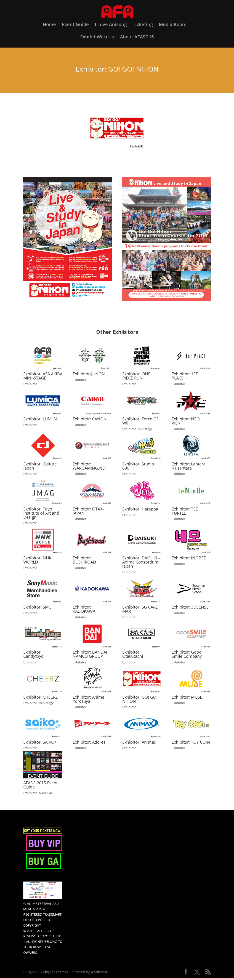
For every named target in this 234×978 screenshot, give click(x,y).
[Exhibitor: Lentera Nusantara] (191, 445)
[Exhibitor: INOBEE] (191, 539)
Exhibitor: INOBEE (189, 558)
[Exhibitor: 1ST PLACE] (191, 355)
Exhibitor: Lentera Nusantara (188, 466)
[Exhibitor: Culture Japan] (42, 445)
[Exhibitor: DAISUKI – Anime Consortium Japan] (141, 539)
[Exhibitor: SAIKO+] (42, 724)
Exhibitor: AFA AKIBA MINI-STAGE (42, 376)
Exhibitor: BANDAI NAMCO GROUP (90, 654)
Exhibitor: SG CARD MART (140, 609)
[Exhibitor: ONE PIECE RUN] (141, 355)
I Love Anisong (111, 25)
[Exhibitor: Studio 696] (141, 445)
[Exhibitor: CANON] (92, 400)
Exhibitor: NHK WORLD (37, 560)
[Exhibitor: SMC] (42, 589)
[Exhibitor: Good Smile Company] (191, 634)
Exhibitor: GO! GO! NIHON (139, 699)
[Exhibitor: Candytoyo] (42, 634)
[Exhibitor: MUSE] (191, 678)
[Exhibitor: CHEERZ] (42, 678)
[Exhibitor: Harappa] (141, 490)
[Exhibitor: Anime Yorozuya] (92, 678)
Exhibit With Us (97, 37)
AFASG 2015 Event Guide (40, 785)
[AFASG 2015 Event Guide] (42, 764)
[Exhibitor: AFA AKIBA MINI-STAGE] (42, 355)
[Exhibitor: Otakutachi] (141, 634)
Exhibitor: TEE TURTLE (185, 511)
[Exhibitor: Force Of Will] (141, 400)
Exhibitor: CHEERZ (40, 697)
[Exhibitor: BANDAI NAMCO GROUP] (92, 634)
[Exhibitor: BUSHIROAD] (92, 539)
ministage (145, 429)
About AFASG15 (137, 37)
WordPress (99, 972)
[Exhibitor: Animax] (141, 724)
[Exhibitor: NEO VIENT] (191, 400)
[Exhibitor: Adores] (92, 724)
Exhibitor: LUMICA (40, 419)
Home (49, 25)
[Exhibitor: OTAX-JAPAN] (92, 490)
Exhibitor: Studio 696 (138, 466)
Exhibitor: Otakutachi (132, 654)
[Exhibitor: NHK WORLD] (42, 539)
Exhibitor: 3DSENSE (190, 607)
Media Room (172, 25)
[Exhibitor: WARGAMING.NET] (92, 445)
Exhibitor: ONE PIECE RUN (136, 376)
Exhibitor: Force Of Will (140, 421)
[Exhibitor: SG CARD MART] (141, 589)
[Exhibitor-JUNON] (92, 355)
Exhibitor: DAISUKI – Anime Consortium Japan (141, 562)
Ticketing (143, 25)
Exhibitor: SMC (37, 607)
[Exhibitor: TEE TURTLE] (191, 490)
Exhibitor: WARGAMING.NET (90, 466)
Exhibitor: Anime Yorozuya (88, 699)
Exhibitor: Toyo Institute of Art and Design (41, 513)
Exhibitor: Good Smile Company (187, 654)
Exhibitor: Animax (139, 742)
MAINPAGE (47, 793)
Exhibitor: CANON (90, 419)
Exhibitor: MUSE (187, 697)
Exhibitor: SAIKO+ (40, 742)
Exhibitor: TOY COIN (191, 742)
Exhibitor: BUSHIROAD (84, 560)
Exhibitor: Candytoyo (33, 654)
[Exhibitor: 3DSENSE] (191, 589)
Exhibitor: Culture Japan (40, 466)
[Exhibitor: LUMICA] (42, 400)
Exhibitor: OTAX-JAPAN (88, 511)
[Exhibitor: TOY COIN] (191, 724)
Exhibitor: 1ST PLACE (185, 376)
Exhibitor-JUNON (89, 374)
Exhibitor (30, 384)
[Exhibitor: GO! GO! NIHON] (141, 678)
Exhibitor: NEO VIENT (186, 421)
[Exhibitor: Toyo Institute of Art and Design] (42, 490)
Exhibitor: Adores (89, 742)
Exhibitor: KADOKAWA (84, 609)
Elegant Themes (55, 972)
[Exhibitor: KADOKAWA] (92, 589)
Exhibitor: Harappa (140, 509)
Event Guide (75, 25)
